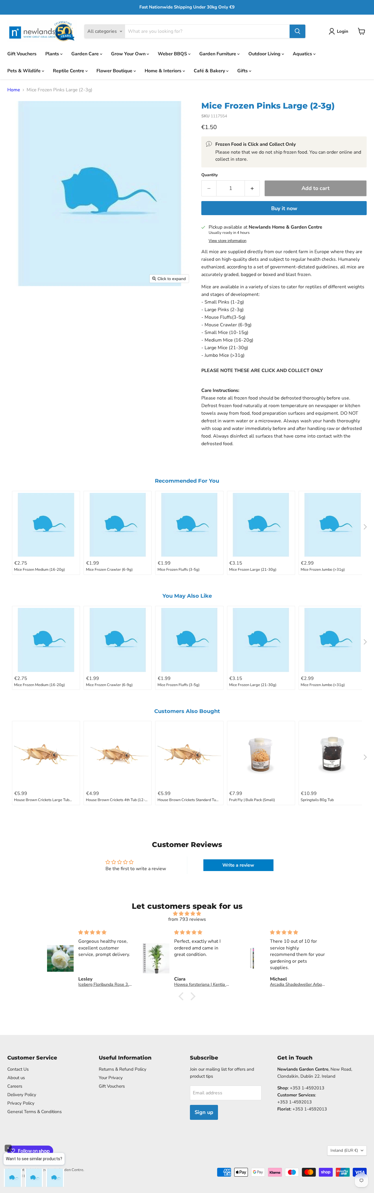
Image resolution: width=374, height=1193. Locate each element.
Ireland (344, 1150)
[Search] (297, 31)
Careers (14, 1086)
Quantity (209, 175)
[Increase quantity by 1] (252, 188)
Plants (52, 53)
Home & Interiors (164, 70)
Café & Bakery (210, 70)
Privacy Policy (20, 1103)
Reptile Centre (69, 70)
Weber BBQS (173, 53)
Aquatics (303, 53)
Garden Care (85, 53)
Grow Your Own (129, 53)
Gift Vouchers (22, 53)
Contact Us (18, 1069)
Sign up (204, 1112)
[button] (340, 31)
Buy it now (284, 208)
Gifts (243, 70)
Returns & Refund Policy (122, 1069)
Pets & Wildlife (24, 70)
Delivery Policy (21, 1095)
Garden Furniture (218, 53)
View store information (227, 241)
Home (13, 89)
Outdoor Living (265, 53)
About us (16, 1078)
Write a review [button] (238, 865)
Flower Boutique (115, 70)
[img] (187, 913)
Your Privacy (111, 1078)
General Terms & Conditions (34, 1112)
